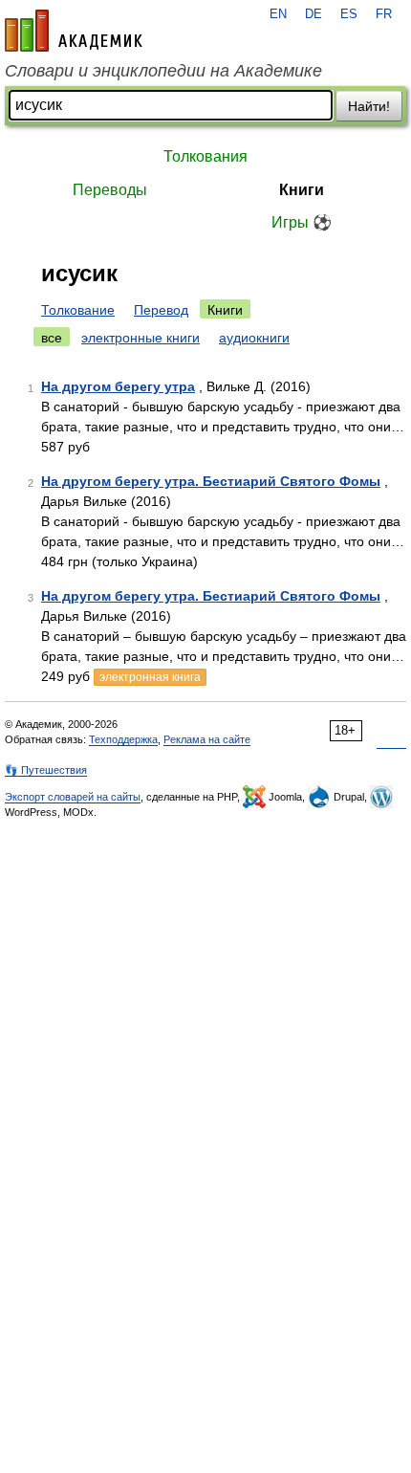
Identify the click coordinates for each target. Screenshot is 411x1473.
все (51, 337)
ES (348, 14)
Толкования (205, 156)
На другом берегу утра (118, 386)
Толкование (78, 310)
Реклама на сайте (206, 739)
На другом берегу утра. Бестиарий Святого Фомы (210, 481)
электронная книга (150, 677)
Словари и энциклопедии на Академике (163, 70)
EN (278, 14)
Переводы (110, 190)
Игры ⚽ (301, 222)
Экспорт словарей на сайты (73, 796)
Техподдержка (123, 739)
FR (384, 14)
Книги (301, 190)
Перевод (161, 310)
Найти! (369, 106)
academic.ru (73, 31)
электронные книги (140, 337)
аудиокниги (254, 337)
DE (313, 14)
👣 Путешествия (46, 770)
